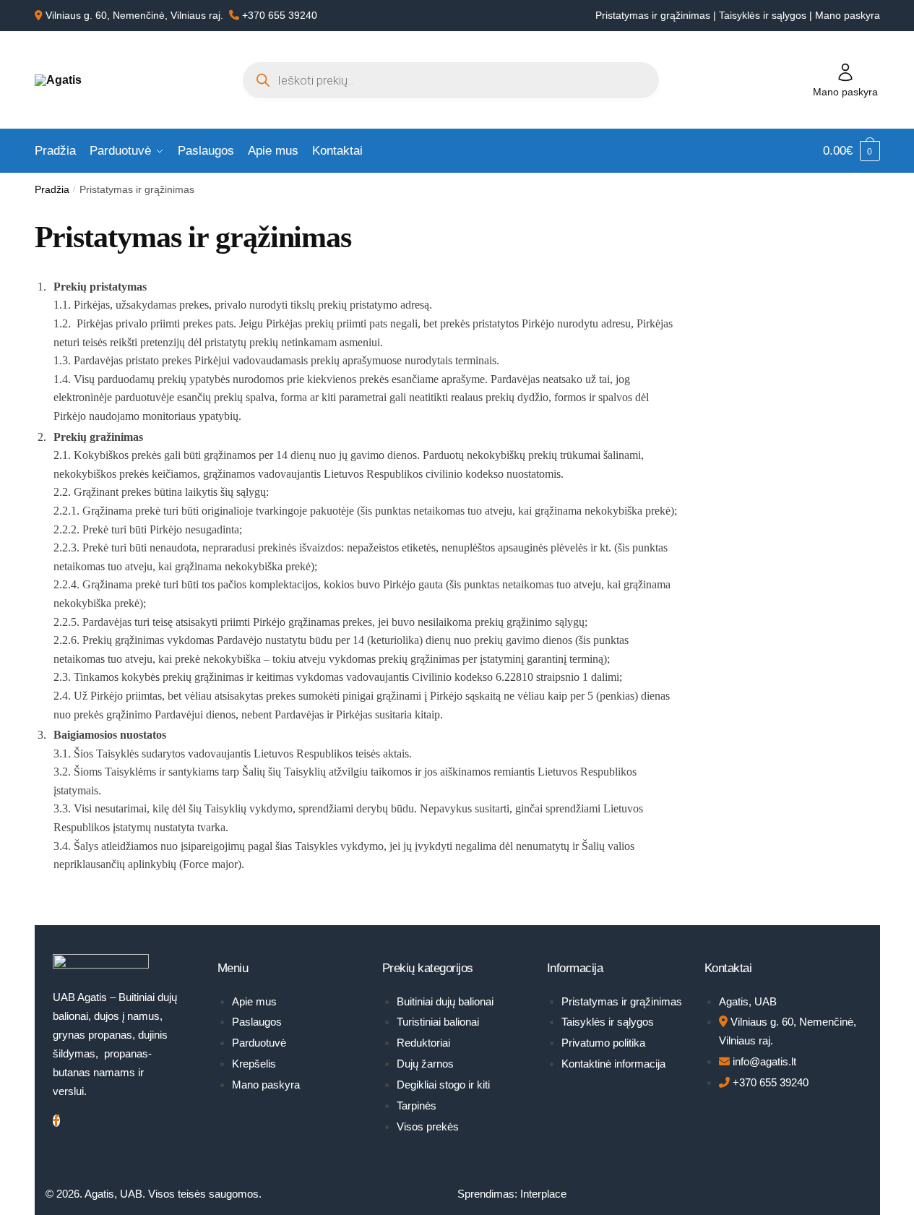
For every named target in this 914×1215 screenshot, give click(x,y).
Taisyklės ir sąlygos (764, 15)
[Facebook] (56, 1121)
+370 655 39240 (279, 15)
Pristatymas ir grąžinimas (652, 15)
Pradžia (52, 189)
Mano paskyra (847, 15)
